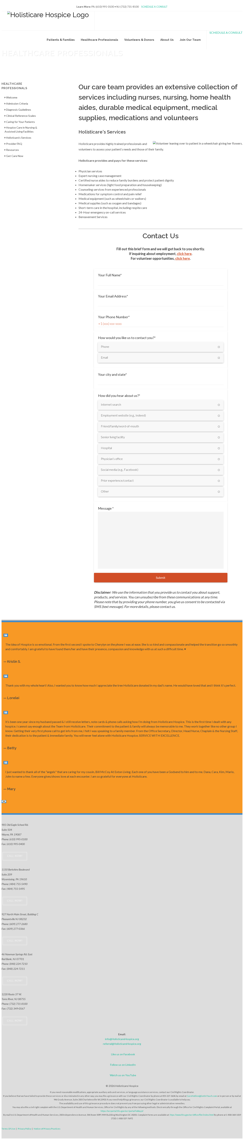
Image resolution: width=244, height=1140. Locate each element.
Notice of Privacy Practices (47, 1128)
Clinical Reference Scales (21, 115)
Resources (12, 149)
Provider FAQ (14, 143)
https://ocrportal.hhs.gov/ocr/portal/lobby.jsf (122, 1111)
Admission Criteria (17, 103)
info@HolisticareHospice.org (122, 1039)
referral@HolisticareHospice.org (122, 1043)
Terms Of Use (8, 1128)
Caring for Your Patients (20, 121)
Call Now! (14, 855)
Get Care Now (14, 155)
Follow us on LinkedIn (123, 1064)
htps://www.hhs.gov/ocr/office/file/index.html (192, 1115)
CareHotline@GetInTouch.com (202, 1096)
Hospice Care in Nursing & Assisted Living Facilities (21, 129)
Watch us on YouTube (123, 1075)
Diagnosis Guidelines (18, 109)
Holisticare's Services (18, 137)
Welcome (11, 97)
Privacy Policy (24, 1128)
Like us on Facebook (123, 1054)
